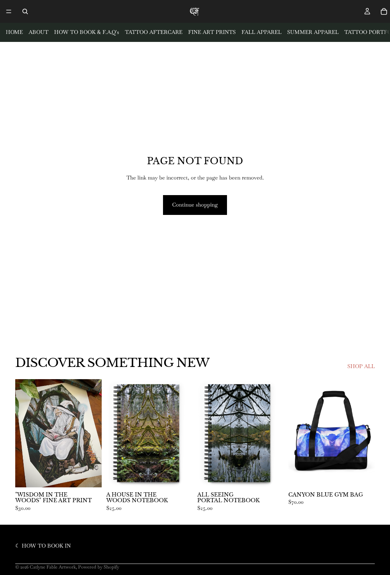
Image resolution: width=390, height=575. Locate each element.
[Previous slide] (296, 433)
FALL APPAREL (261, 32)
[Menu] (9, 11)
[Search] (25, 11)
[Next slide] (366, 433)
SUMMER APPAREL (313, 32)
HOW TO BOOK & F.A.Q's (86, 32)
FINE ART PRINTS (212, 32)
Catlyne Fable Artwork (53, 567)
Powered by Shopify (98, 567)
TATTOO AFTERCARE (153, 32)
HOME (14, 32)
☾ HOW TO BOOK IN (43, 545)
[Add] (90, 475)
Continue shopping (195, 204)
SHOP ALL (361, 366)
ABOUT (38, 32)
